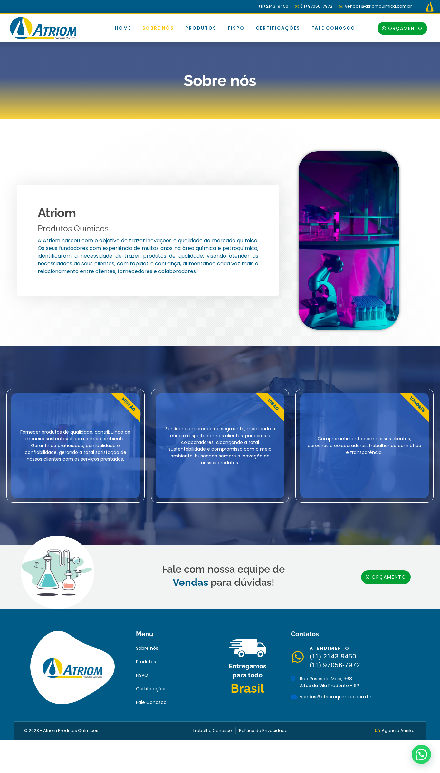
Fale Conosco (333, 28)
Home (123, 28)
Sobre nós (158, 28)
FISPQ (236, 28)
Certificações (278, 28)
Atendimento (329, 648)
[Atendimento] (297, 657)
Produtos (200, 28)
